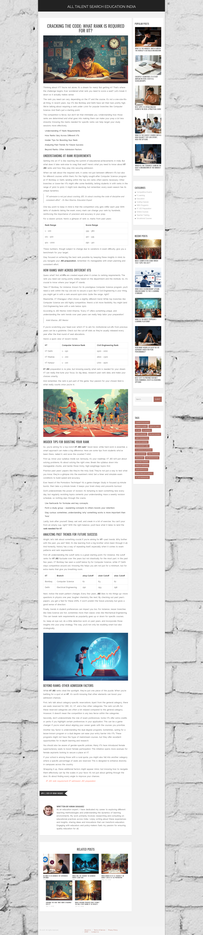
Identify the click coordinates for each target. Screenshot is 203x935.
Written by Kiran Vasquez (70, 806)
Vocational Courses (144, 218)
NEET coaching (141, 434)
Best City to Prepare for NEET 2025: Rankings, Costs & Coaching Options (148, 380)
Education (141, 199)
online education (152, 458)
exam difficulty (141, 469)
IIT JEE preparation (142, 477)
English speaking (142, 465)
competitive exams (142, 422)
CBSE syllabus (155, 426)
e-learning (147, 430)
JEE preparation (88, 781)
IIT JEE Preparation (144, 209)
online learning (141, 442)
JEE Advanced (140, 454)
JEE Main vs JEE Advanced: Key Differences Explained (55, 877)
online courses (154, 434)
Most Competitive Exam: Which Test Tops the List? (146, 262)
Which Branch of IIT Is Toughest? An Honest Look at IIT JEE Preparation (112, 877)
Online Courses (142, 212)
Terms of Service (99, 930)
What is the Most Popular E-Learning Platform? (146, 320)
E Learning (141, 195)
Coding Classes (143, 202)
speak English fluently (144, 473)
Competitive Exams (144, 192)
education (139, 458)
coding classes (141, 426)
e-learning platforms (143, 450)
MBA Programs (142, 205)
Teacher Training (143, 215)
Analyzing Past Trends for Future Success (64, 145)
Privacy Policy (113, 930)
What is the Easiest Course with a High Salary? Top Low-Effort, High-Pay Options (148, 137)
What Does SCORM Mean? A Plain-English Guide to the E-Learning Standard (147, 291)
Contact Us (95, 932)
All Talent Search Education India (101, 6)
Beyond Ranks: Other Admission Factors (63, 149)
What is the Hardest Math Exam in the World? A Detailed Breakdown (148, 49)
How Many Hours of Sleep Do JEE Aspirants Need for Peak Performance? (147, 349)
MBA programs (153, 454)
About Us (87, 930)
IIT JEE (49, 781)
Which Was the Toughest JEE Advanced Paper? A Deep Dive (83, 877)
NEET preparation (142, 438)
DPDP (86, 932)
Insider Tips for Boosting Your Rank (61, 140)
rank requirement (60, 781)
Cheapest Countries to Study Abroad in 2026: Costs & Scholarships (146, 79)
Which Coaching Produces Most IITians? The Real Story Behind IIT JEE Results (87, 903)
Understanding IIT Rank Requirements (62, 131)
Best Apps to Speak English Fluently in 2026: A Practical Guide (148, 108)
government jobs (142, 446)
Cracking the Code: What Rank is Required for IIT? (58, 903)
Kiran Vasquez (58, 793)
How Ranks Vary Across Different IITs (62, 135)
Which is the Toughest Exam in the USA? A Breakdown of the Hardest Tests (148, 167)
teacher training (142, 461)
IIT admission (74, 781)
